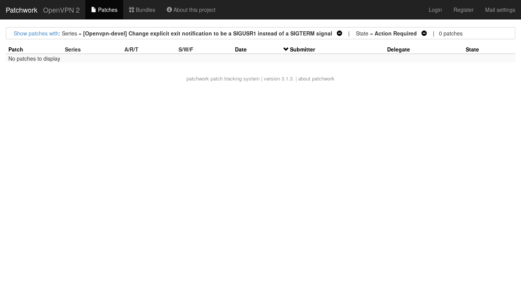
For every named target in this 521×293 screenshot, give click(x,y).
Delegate (398, 49)
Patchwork (21, 9)
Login (435, 9)
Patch (15, 49)
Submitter (302, 49)
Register (463, 9)
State (472, 49)
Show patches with (36, 33)
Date (241, 49)
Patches (106, 9)
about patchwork (316, 78)
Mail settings (500, 9)
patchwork (198, 78)
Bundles (144, 9)
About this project (193, 9)
